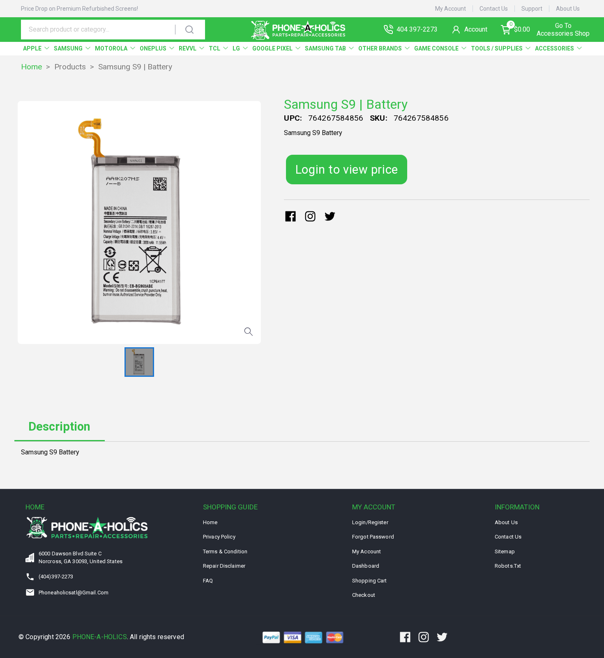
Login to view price (346, 170)
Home (31, 66)
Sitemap (505, 551)
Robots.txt (508, 566)
